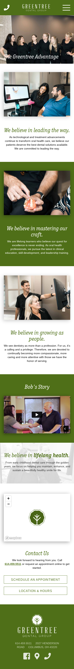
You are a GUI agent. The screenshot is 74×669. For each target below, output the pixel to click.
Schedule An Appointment (35, 579)
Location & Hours (35, 591)
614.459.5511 (13, 563)
